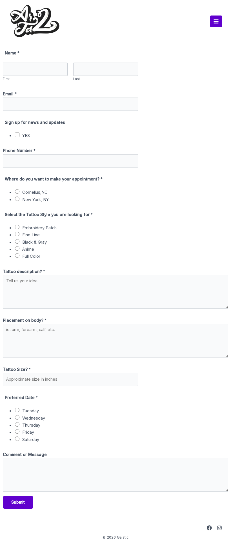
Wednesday (33, 418)
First (6, 79)
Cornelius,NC (35, 192)
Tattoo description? (24, 271)
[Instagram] (219, 527)
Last (76, 79)
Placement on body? (24, 320)
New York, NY (35, 199)
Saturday (30, 439)
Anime (28, 249)
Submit (18, 502)
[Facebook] (209, 527)
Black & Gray (34, 242)
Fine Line (31, 234)
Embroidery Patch (39, 227)
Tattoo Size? (17, 369)
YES (26, 135)
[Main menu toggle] (216, 21)
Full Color (31, 256)
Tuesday (30, 410)
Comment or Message (25, 454)
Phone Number (19, 150)
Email (10, 93)
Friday (28, 432)
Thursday (31, 425)
